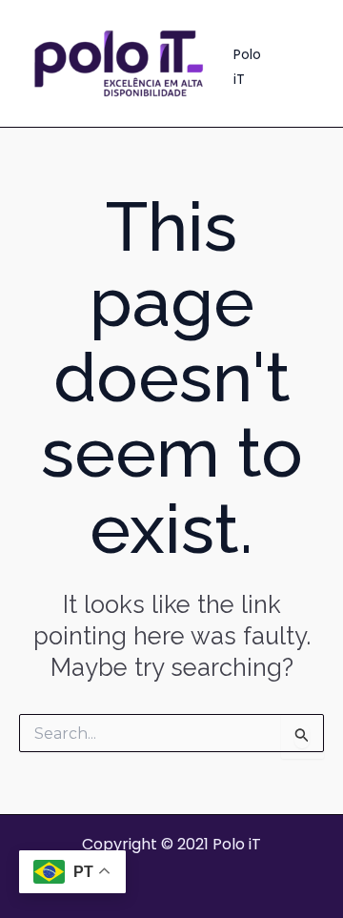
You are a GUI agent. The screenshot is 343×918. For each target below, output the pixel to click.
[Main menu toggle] (303, 63)
